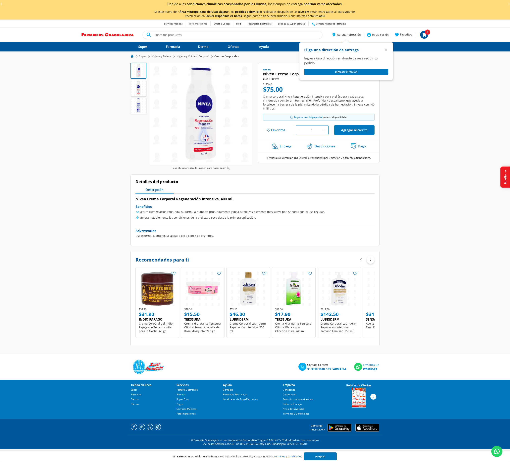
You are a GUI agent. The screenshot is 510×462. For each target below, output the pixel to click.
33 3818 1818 (316, 369)
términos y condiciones (288, 456)
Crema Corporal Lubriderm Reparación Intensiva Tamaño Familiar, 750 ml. (339, 327)
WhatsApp (370, 369)
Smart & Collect (222, 23)
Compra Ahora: (330, 23)
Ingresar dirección (346, 72)
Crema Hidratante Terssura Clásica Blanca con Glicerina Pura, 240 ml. (293, 327)
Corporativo (289, 394)
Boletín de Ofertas (358, 385)
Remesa (181, 394)
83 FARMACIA (337, 369)
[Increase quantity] (324, 130)
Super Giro (182, 399)
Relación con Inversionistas (298, 399)
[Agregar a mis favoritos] (173, 272)
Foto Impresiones (198, 23)
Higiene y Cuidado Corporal (193, 56)
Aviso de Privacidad (293, 409)
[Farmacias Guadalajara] (108, 34)
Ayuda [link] (264, 46)
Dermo (134, 399)
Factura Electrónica (187, 389)
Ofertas (135, 404)
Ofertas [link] (233, 46)
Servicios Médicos (173, 23)
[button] (346, 34)
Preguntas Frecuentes (235, 394)
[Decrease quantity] (300, 130)
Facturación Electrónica (259, 23)
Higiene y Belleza (161, 56)
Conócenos (289, 389)
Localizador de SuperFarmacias (240, 399)
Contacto (228, 389)
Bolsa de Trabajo (292, 404)
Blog (238, 23)
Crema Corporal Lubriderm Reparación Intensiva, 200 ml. (248, 327)
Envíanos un (371, 365)
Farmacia (136, 394)
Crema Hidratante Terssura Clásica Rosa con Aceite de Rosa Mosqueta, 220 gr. (202, 327)
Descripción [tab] (155, 190)
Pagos (180, 404)
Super (142, 56)
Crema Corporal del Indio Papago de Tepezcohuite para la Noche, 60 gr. (156, 327)
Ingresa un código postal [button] (308, 117)
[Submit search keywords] (148, 34)
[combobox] (232, 35)
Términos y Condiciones (296, 413)
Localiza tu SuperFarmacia (291, 23)
